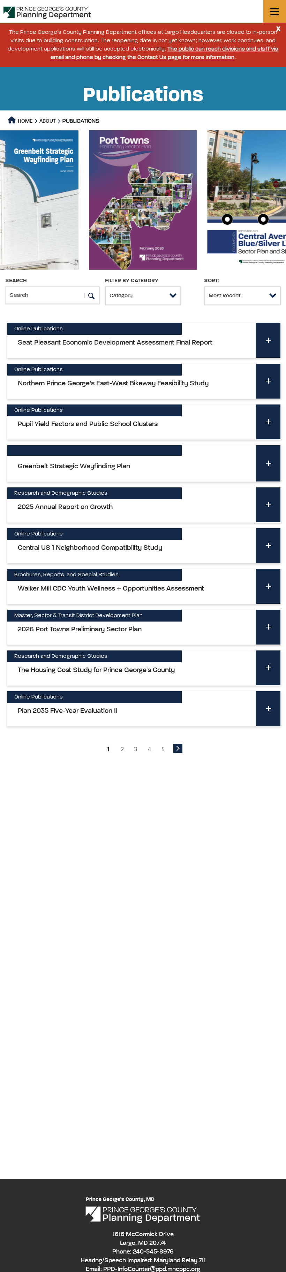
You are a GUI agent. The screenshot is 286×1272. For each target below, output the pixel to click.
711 (202, 1260)
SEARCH (16, 281)
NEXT (177, 748)
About (47, 121)
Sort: (211, 281)
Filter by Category (131, 281)
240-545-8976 (153, 1252)
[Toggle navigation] (274, 11)
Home (24, 121)
